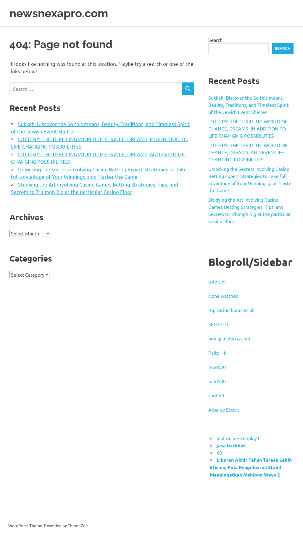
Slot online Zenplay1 (238, 438)
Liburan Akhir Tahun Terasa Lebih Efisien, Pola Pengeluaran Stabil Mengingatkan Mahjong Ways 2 (251, 467)
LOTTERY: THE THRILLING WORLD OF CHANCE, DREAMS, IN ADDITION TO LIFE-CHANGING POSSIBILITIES (248, 128)
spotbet (216, 395)
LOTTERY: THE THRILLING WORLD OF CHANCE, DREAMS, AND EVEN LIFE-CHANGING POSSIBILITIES (248, 152)
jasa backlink (231, 445)
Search (215, 40)
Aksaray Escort (223, 409)
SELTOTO (218, 324)
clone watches (223, 296)
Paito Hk (217, 353)
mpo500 (217, 367)
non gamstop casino (229, 338)
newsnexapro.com (58, 13)
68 (219, 452)
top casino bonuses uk (231, 310)
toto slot (217, 281)
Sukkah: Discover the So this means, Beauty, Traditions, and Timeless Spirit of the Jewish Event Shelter (248, 105)
